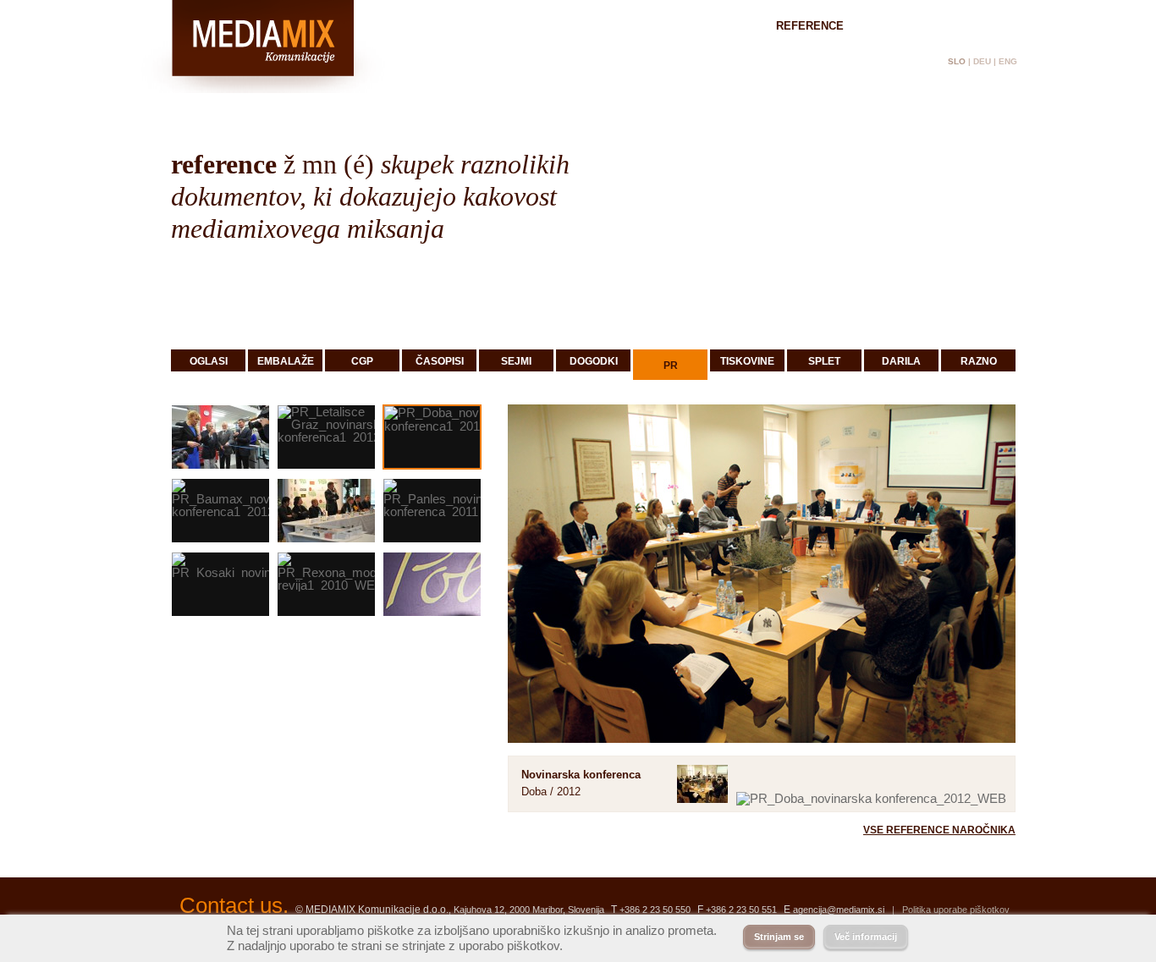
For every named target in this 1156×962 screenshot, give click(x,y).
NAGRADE (905, 25)
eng (1008, 61)
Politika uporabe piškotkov (956, 909)
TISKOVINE (747, 361)
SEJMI (516, 361)
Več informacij (865, 937)
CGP (362, 361)
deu (982, 61)
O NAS (724, 25)
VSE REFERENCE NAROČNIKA (939, 830)
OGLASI (209, 361)
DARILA (901, 361)
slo (957, 61)
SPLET (824, 361)
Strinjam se (779, 937)
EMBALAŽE (285, 361)
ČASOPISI (440, 361)
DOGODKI (594, 361)
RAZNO (979, 361)
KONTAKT (991, 25)
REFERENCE (810, 25)
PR (670, 365)
